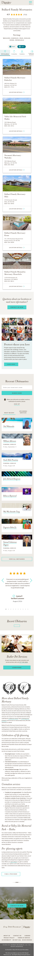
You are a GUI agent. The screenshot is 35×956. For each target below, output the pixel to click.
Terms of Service (24, 937)
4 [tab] (13, 609)
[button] (30, 2)
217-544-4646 (23, 662)
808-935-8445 (9, 203)
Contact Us (17, 935)
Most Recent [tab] (9, 412)
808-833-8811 (9, 281)
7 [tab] (20, 609)
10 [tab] (28, 609)
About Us (7, 935)
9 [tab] (25, 609)
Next (30, 583)
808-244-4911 (9, 126)
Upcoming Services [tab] (23, 411)
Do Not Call (17, 940)
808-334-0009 (9, 242)
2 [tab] (8, 609)
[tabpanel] (17, 590)
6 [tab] (18, 609)
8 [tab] (23, 609)
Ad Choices (28, 940)
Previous (3, 583)
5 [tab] (16, 609)
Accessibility (6, 940)
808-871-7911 (9, 87)
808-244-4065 (9, 164)
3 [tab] (11, 609)
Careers (27, 935)
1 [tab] (6, 609)
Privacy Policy (9, 937)
